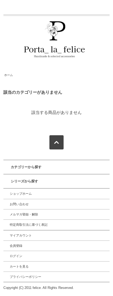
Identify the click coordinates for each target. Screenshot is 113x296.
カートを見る (19, 266)
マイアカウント (21, 235)
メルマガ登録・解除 (24, 214)
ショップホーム (21, 193)
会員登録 (16, 246)
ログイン (16, 256)
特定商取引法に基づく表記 (29, 225)
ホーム (8, 75)
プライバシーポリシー (25, 277)
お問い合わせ (19, 204)
